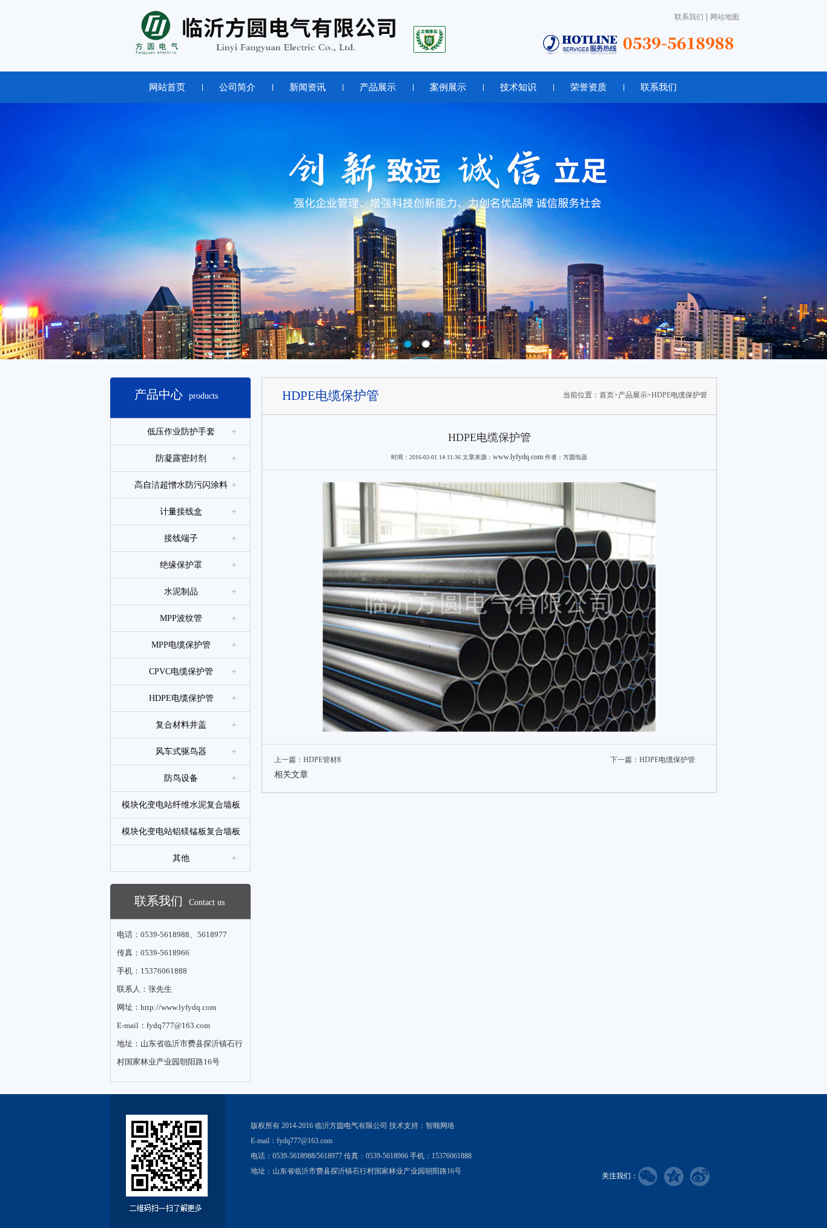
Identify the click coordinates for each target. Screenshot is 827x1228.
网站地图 (724, 17)
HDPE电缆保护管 (679, 395)
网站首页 (167, 87)
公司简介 (237, 87)
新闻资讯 (307, 87)
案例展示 (448, 87)
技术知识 (518, 87)
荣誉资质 (588, 87)
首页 (606, 395)
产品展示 (378, 87)
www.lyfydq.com (518, 457)
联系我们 (688, 17)
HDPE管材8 (322, 759)
